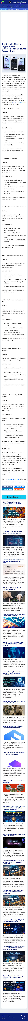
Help (8, 1016)
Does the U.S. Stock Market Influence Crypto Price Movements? (14, 614)
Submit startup (22, 2)
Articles (3, 9)
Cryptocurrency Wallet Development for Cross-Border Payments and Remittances (13, 862)
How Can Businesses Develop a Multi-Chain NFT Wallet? (14, 834)
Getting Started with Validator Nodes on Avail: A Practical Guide (14, 753)
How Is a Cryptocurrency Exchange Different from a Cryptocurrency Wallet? (13, 977)
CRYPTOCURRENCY (19, 482)
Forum (24, 9)
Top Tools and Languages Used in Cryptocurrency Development (13, 726)
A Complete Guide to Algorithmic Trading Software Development (12, 532)
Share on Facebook (8, 486)
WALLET (10, 482)
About (3, 1016)
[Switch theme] (10, 2)
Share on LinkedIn (8, 489)
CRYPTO (5, 482)
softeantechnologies (13, 479)
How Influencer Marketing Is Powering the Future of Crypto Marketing (12, 503)
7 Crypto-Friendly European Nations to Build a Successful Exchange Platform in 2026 (13, 673)
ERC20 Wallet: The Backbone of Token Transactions (14, 781)
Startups (10, 9)
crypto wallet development (18, 102)
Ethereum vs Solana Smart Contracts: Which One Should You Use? (14, 702)
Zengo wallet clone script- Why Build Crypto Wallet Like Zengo (13, 920)
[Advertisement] (14, 28)
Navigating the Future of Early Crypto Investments (12, 588)
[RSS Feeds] (13, 1017)
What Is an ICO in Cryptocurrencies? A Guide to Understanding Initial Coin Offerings (14, 643)
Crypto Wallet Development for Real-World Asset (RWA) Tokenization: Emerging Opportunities (14, 947)
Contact (23, 1018)
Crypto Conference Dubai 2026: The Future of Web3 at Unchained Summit (13, 561)
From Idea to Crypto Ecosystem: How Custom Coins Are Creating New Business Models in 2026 (14, 807)
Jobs (17, 9)
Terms (3, 1018)
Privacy (23, 1016)
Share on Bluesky (20, 486)
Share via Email (19, 489)
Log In (14, 2)
